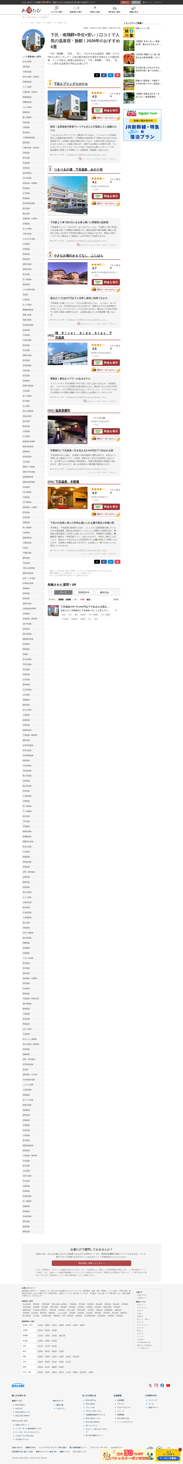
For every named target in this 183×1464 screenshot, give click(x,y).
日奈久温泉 (27, 1176)
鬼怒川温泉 (27, 320)
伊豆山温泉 (27, 750)
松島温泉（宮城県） (30, 183)
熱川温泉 (26, 816)
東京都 (54, 1335)
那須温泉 (26, 345)
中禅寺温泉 (27, 340)
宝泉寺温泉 (27, 1216)
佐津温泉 (26, 968)
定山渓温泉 (27, 61)
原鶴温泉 (26, 1110)
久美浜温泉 (27, 912)
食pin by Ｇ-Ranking (144, 1345)
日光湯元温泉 (28, 325)
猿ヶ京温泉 (27, 396)
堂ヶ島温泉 (27, 806)
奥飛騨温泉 (27, 837)
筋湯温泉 (26, 1206)
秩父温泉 (26, 421)
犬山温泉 (26, 852)
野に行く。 (141, 1331)
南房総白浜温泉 (29, 441)
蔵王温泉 (26, 208)
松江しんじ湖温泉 (30, 1039)
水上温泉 (26, 406)
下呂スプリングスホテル (71, 83)
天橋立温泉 (27, 902)
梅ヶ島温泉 (27, 776)
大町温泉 (26, 533)
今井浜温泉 (27, 766)
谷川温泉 (26, 401)
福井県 (54, 1346)
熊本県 (61, 1372)
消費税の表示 (30, 1447)
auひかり (19, 1408)
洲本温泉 (26, 973)
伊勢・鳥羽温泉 (29, 872)
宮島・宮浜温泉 (29, 1059)
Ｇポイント (141, 1305)
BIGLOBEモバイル (22, 1412)
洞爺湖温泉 (27, 102)
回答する (125, 2)
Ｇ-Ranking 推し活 (143, 1342)
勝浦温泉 (26, 994)
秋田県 (68, 1325)
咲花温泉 (26, 644)
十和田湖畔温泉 (29, 138)
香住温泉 (26, 963)
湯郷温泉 (26, 1054)
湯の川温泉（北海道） (31, 77)
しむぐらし (60, 1408)
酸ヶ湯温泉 (27, 117)
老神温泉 (26, 381)
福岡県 (40, 1372)
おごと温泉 (27, 897)
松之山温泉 (27, 659)
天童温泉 (26, 249)
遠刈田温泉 (27, 173)
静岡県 (40, 1351)
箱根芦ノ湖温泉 (29, 467)
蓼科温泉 (26, 558)
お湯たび (140, 1316)
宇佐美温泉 (27, 771)
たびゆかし (141, 1339)
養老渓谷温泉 (28, 447)
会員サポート (153, 1407)
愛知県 (54, 1351)
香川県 (47, 1367)
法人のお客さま (89, 1395)
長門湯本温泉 (28, 1064)
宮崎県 (75, 1372)
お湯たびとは (142, 1295)
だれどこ (140, 1310)
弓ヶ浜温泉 (27, 811)
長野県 (47, 1341)
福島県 (82, 1325)
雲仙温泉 (26, 1130)
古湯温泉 (26, 1125)
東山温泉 (26, 274)
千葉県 (47, 1335)
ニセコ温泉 (27, 107)
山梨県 (40, 1341)
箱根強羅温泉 (28, 477)
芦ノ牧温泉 (27, 279)
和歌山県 (76, 1356)
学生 (69, 615)
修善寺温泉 (27, 730)
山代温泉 (26, 695)
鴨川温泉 (26, 426)
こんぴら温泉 (28, 1085)
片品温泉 (26, 391)
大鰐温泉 (26, 127)
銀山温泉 (26, 214)
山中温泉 (26, 679)
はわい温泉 (27, 1029)
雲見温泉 (26, 791)
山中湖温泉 (27, 502)
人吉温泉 (26, 1171)
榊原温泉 (26, 882)
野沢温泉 (26, 512)
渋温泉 (25, 548)
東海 (76, 615)
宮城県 (61, 1325)
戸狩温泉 (26, 563)
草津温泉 (26, 360)
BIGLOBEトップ (79, 1451)
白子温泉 (26, 436)
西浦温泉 (26, 857)
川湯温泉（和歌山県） (31, 999)
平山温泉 (26, 1181)
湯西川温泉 (27, 355)
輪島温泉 (26, 705)
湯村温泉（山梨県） (30, 507)
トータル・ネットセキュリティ (27, 1432)
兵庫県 (61, 1356)
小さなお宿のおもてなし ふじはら (78, 255)
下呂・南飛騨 (93, 615)
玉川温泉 (26, 193)
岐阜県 (83, 615)
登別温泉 (26, 67)
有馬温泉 (26, 948)
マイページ (149, 2)
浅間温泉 (26, 522)
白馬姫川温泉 (28, 583)
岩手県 (54, 1325)
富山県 (40, 1346)
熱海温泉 (26, 720)
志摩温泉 (26, 877)
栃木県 (40, 1330)
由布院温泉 (27, 1196)
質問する (136, 2)
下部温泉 (26, 497)
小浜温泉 (26, 1135)
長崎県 (54, 1372)
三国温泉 (26, 715)
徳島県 (40, 1367)
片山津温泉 (27, 690)
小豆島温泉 (27, 1090)
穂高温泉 (26, 598)
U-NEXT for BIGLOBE (24, 1435)
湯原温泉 (26, 1049)
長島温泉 (26, 887)
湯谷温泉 (26, 867)
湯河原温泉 (27, 457)
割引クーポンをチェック (108, 118)
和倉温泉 (26, 674)
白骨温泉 (26, 517)
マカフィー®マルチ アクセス (96, 1430)
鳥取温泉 (26, 1024)
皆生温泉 (26, 1019)
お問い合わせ (17, 1447)
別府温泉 (26, 1191)
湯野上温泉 (27, 315)
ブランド (120, 1404)
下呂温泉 (26, 821)
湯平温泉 (26, 1221)
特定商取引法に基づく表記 (22, 1451)
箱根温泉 (26, 451)
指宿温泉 (26, 1227)
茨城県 (54, 1330)
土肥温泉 (26, 801)
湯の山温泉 (27, 892)
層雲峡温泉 (27, 97)
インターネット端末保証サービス (28, 1428)
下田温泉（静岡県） (30, 735)
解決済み (104, 592)
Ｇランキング (142, 1307)
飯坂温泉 (26, 284)
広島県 (61, 1362)
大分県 (68, 1372)
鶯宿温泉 (26, 143)
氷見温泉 (26, 669)
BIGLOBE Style (123, 1418)
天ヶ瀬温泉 (27, 1201)
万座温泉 (26, 371)
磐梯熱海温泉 (28, 310)
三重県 (61, 1351)
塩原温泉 (26, 330)
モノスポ (140, 1328)
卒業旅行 (74, 619)
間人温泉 (26, 923)
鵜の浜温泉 (27, 634)
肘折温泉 (26, 259)
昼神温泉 (26, 588)
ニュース (120, 1411)
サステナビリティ (124, 1407)
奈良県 (68, 1356)
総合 (88, 599)
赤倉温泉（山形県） (30, 219)
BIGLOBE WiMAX (22, 1415)
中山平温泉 (27, 178)
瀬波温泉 (26, 649)
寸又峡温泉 (27, 796)
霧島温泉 (26, 1232)
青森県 (47, 1325)
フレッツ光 (90, 1407)
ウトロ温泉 (27, 87)
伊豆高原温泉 (28, 745)
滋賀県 (40, 1356)
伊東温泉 (26, 725)
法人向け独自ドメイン (94, 1435)
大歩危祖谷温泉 (29, 1080)
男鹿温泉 (26, 198)
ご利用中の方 (151, 1395)
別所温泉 (26, 593)
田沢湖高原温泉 (29, 203)
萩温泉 (25, 1069)
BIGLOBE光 (20, 1405)
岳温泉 (25, 294)
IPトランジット (92, 1425)
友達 (63, 615)
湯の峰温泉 (27, 1004)
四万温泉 (26, 376)
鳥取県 (40, 1362)
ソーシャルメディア (125, 1422)
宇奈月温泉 (27, 664)
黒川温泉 (26, 1140)
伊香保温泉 (27, 365)
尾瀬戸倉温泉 (28, 386)
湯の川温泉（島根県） (31, 1044)
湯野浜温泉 (27, 269)
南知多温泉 (27, 862)
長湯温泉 (26, 1211)
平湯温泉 (26, 826)
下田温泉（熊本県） (30, 1156)
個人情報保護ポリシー (78, 1447)
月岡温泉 (26, 614)
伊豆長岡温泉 (28, 755)
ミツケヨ (140, 1336)
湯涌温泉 (26, 700)
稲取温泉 (26, 760)
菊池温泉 (26, 1150)
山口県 (68, 1362)
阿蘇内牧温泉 (28, 1145)
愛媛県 (54, 1367)
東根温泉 (26, 254)
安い (89, 619)
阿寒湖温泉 (27, 82)
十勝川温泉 (27, 72)
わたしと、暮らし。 (144, 1319)
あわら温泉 (27, 710)
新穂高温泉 (27, 831)
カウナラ (140, 1334)
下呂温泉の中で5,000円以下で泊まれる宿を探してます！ (87, 155)
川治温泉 (26, 335)
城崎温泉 (26, 943)
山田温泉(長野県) (29, 609)
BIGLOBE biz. (91, 1400)
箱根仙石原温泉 (29, 482)
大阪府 (54, 1356)
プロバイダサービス (93, 1411)
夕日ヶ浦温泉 (28, 933)
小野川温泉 (27, 234)
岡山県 (54, 1362)
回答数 (68, 599)
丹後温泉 (26, 928)
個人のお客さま (19, 1395)
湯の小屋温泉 (28, 411)
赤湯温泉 (26, 224)
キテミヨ (140, 1322)
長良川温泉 (27, 847)
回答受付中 (84, 592)
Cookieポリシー (116, 1447)
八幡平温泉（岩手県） (31, 148)
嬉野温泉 (26, 1115)
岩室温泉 (26, 629)
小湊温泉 (26, 431)
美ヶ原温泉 (27, 527)
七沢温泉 (26, 462)
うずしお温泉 (28, 958)
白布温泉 (26, 244)
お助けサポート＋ (22, 1425)
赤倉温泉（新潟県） (30, 619)
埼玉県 (40, 1335)
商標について (65, 1451)
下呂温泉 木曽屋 (67, 481)
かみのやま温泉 (29, 239)
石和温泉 (26, 487)
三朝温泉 (26, 1014)
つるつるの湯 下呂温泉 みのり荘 (78, 169)
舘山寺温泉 (27, 786)
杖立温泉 (26, 1166)
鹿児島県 (83, 1372)
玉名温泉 (26, 1161)
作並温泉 (26, 168)
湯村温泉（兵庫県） (30, 978)
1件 (103, 418)
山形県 (75, 1325)
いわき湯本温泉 (29, 289)
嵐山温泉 (26, 907)
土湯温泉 (26, 300)
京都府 (47, 1356)
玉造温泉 (26, 1034)
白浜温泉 (26, 988)
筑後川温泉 (27, 1105)
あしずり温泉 (28, 1100)
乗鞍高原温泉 (28, 573)
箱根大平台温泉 (29, 472)
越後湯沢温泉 (28, 639)
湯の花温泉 (27, 938)
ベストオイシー (142, 1325)
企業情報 (118, 1395)
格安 (96, 619)
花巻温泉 (26, 153)
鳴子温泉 (26, 158)
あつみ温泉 (27, 229)
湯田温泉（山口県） (30, 1074)
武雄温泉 (26, 1120)
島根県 (47, 1362)
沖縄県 (90, 1372)
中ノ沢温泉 (27, 305)
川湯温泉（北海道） (30, 92)
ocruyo (139, 1313)
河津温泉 (26, 781)
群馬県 (47, 1330)
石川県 (47, 1346)
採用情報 (120, 1414)
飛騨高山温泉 (28, 842)
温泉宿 (83, 619)
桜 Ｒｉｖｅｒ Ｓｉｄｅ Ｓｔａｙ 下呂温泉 (83, 335)
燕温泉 (25, 654)
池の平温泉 (27, 624)
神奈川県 (62, 1335)
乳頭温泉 (26, 188)
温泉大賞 (59, 1405)
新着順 (61, 599)
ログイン (158, 2)
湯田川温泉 (27, 264)
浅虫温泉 (26, 122)
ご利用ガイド (142, 1298)
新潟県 (54, 1341)
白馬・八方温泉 (29, 578)
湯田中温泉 (27, 604)
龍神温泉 (26, 1009)
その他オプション (22, 1439)
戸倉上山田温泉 (29, 568)
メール (151, 1404)
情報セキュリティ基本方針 (46, 1451)
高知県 (61, 1367)
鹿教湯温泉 (27, 538)
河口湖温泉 (27, 492)
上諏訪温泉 (27, 543)
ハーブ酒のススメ (143, 1348)
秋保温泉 (26, 163)
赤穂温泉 (26, 953)
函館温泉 (26, 112)
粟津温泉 (26, 684)
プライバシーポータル (98, 1447)
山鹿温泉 (26, 1186)
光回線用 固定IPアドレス (95, 1414)
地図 (96, 104)
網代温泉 (26, 740)
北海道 (40, 1325)
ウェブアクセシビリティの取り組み (53, 1447)
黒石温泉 (26, 132)
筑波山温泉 (27, 416)
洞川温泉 (26, 983)
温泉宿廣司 (62, 410)
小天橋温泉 (27, 917)
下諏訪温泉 (27, 553)
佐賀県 (47, 1372)
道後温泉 (26, 1095)
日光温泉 (26, 350)
